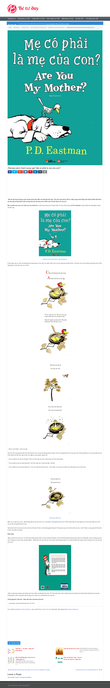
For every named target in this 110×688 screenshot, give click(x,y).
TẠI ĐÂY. (32, 603)
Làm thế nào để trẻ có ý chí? (72, 648)
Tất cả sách (16, 27)
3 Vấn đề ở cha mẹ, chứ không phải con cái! (88, 670)
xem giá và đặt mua (72, 609)
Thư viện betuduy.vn (25, 609)
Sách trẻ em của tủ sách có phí (38, 27)
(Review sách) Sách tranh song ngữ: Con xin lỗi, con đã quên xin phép (30, 670)
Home (10, 27)
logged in (17, 677)
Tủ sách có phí (25, 27)
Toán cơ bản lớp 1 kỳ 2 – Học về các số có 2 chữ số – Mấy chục (72, 658)
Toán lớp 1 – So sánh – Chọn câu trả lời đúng (24, 649)
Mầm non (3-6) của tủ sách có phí (56, 27)
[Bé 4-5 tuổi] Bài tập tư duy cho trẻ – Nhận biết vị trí (25, 658)
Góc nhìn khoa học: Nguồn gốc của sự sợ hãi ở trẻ (33, 24)
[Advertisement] (55, 187)
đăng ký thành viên (43, 609)
